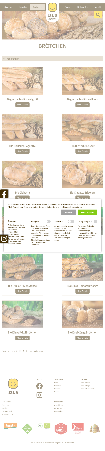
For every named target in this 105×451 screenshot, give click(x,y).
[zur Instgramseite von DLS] (4, 239)
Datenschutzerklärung (72, 207)
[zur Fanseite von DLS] (4, 193)
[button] (68, 212)
